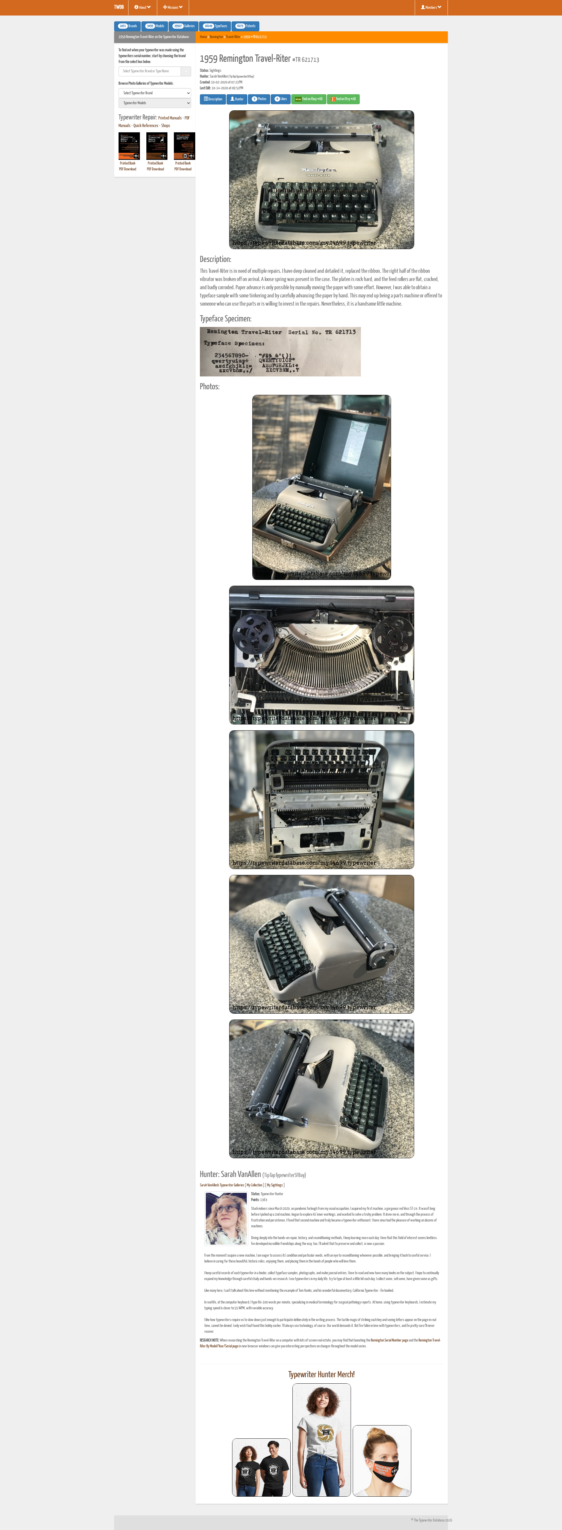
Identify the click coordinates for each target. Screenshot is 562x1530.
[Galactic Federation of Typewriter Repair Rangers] (321, 1440)
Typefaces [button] (216, 26)
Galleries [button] (184, 26)
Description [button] (215, 99)
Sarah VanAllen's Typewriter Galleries (222, 1185)
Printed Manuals (170, 118)
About (142, 8)
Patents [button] (246, 26)
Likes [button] (282, 99)
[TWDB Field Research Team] (382, 1461)
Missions (173, 8)
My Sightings (275, 1185)
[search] (155, 93)
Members (431, 8)
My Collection (254, 1185)
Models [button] (155, 26)
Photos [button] (260, 99)
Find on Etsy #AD (345, 99)
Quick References (145, 126)
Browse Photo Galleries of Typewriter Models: (146, 83)
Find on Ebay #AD (312, 99)
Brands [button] (128, 26)
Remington (216, 37)
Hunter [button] (239, 99)
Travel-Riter (233, 37)
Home (203, 37)
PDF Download (127, 169)
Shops (165, 126)
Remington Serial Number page (389, 1340)
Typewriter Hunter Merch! (321, 1375)
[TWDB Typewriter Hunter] (261, 1467)
